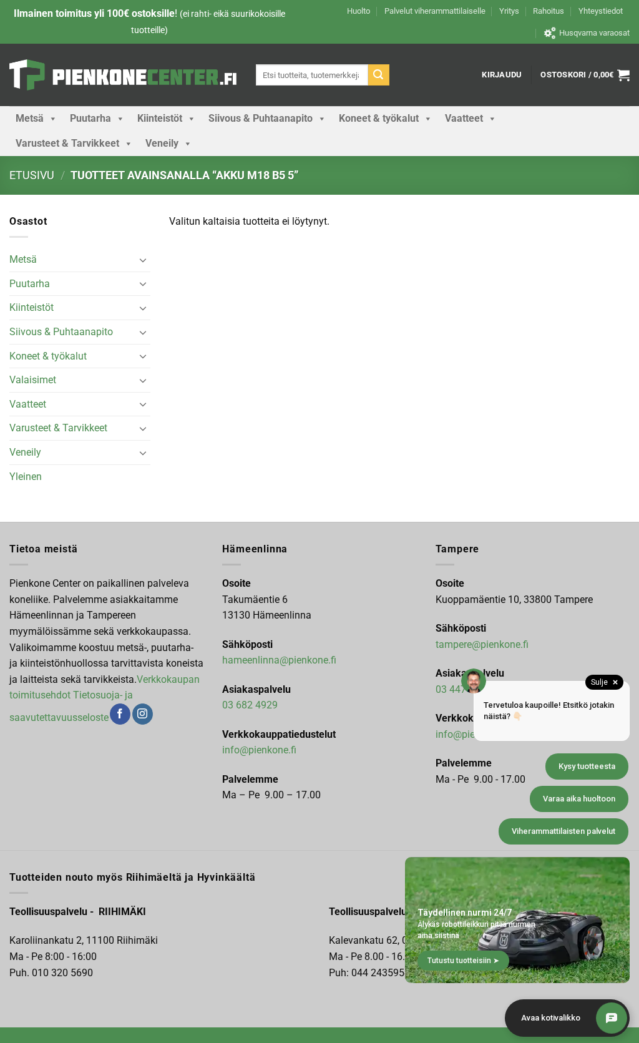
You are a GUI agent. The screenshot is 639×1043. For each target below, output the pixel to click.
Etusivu (31, 175)
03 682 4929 (250, 705)
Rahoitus (548, 11)
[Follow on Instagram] (142, 714)
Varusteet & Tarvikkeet (67, 143)
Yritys (509, 11)
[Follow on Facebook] (120, 714)
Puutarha (90, 118)
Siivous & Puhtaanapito (260, 118)
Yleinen (25, 476)
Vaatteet (464, 118)
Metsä (30, 118)
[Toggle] (142, 259)
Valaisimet (32, 380)
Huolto (358, 11)
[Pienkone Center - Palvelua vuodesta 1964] (123, 75)
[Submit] (378, 75)
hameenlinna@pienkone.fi (279, 660)
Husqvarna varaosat (594, 32)
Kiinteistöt (159, 118)
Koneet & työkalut (379, 118)
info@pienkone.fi (259, 750)
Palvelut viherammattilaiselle (434, 11)
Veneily (161, 143)
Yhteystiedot (600, 11)
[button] (502, 75)
